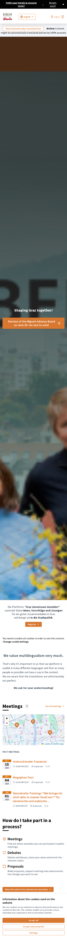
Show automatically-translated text (23, 28)
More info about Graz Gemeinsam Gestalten (26, 889)
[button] (48, 731)
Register (32, 624)
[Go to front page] (9, 17)
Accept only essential (33, 926)
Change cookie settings (16, 641)
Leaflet (47, 743)
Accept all (33, 920)
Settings (33, 932)
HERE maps (58, 743)
